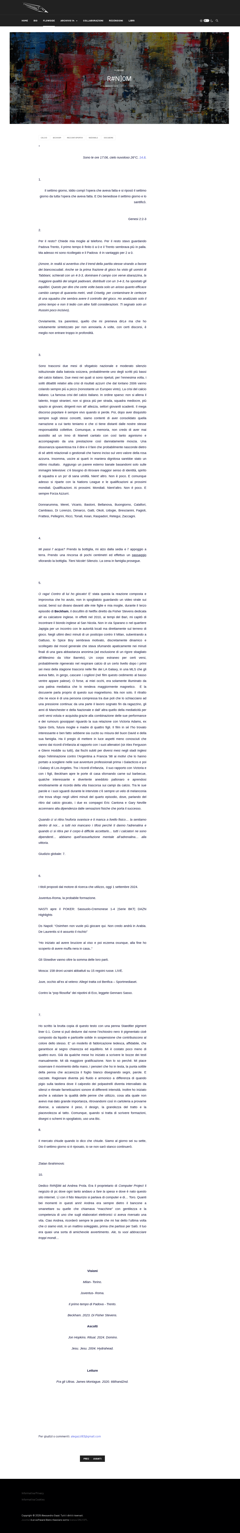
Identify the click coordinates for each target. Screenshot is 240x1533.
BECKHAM (57, 138)
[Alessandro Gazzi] (35, 7)
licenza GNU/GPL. (79, 1519)
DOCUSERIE (108, 138)
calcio (44, 138)
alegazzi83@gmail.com (86, 1436)
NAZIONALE (93, 138)
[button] (68, 20)
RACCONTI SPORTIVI (75, 138)
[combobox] (217, 20)
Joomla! (26, 1519)
